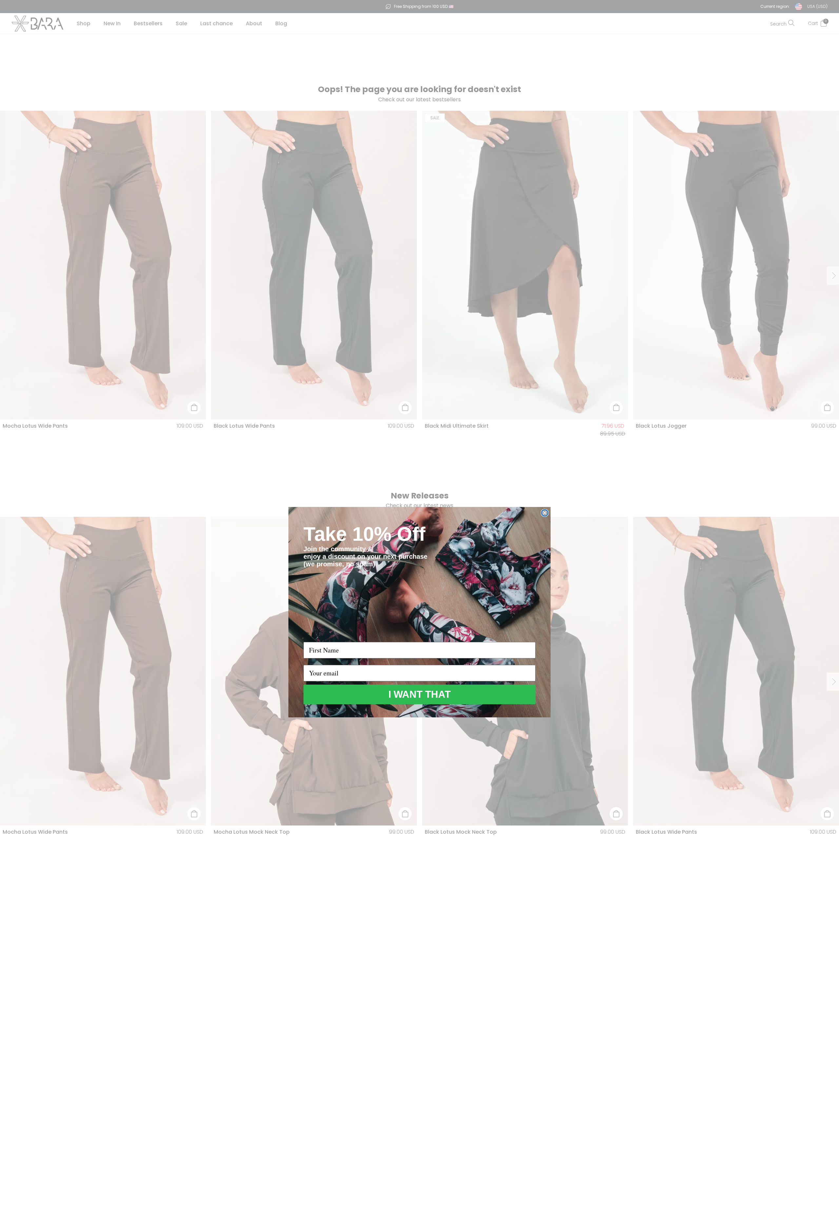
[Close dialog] (544, 513)
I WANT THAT (419, 694)
